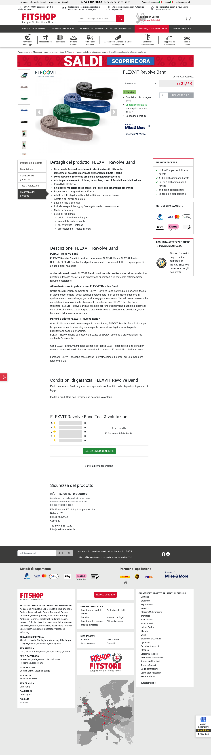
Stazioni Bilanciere (149, 654)
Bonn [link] (69, 609)
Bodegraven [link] (38, 659)
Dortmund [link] (55, 612)
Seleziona (130, 83)
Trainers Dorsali (148, 665)
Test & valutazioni (30, 185)
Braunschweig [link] (35, 612)
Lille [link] (22, 686)
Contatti (65, 2)
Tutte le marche (148, 683)
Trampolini (146, 616)
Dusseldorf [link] (25, 615)
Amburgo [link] (24, 619)
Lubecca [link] (47, 622)
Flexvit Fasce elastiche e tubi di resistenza (127, 52)
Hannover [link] (34, 619)
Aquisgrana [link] (25, 609)
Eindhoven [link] (55, 659)
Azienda (24, 2)
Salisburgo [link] (57, 651)
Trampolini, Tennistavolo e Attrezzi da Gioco (105, 28)
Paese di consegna (150, 2)
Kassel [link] (64, 619)
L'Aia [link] (47, 659)
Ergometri (145, 600)
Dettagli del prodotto (31, 162)
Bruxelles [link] (33, 678)
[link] (160, 217)
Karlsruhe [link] (55, 619)
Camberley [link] (54, 640)
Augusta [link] (36, 609)
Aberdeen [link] (24, 640)
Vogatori (145, 608)
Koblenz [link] (24, 622)
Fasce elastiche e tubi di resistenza (91, 52)
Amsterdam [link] (25, 659)
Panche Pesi (147, 623)
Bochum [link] (62, 609)
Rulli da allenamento (150, 646)
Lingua (167, 2)
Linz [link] (49, 651)
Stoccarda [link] (48, 629)
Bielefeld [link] (53, 609)
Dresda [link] (64, 612)
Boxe (143, 635)
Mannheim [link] (58, 622)
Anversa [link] (24, 678)
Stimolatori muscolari (151, 673)
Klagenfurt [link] (41, 651)
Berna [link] (31, 670)
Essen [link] (43, 615)
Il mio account (181, 2)
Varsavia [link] (24, 702)
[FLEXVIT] (46, 73)
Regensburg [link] (57, 625)
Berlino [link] (44, 609)
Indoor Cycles (147, 627)
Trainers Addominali (150, 661)
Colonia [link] (32, 622)
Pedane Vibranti (148, 676)
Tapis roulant (147, 604)
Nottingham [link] (55, 643)
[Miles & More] (176, 574)
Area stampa (113, 639)
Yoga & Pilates (66, 52)
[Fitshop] (39, 18)
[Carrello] (189, 18)
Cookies (85, 617)
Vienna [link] (66, 651)
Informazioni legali (38, 2)
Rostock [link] (68, 625)
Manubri (145, 631)
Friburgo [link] (64, 615)
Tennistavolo (147, 619)
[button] (24, 75)
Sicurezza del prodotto (27, 194)
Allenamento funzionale (152, 657)
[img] (149, 126)
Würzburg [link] (24, 632)
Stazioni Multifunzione (151, 612)
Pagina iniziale (23, 52)
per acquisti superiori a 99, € (138, 108)
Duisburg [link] (35, 615)
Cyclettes (145, 642)
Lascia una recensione (99, 451)
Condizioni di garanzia (27, 177)
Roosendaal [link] (25, 663)
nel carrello (180, 95)
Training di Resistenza (32, 28)
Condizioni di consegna (92, 621)
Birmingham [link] (42, 640)
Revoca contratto (105, 594)
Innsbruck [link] (30, 651)
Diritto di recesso (115, 621)
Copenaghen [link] (26, 694)
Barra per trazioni (149, 669)
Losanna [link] (38, 670)
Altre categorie (182, 28)
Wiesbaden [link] (59, 629)
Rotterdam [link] (37, 663)
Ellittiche (145, 597)
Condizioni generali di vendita (91, 612)
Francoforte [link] (53, 615)
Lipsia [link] (39, 622)
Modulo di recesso (89, 625)
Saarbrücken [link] (26, 629)
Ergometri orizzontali (151, 638)
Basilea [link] (23, 670)
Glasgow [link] (24, 643)
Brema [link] (46, 612)
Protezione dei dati (115, 610)
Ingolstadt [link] (45, 619)
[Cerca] (120, 18)
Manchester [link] (42, 643)
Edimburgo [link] (65, 640)
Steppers (145, 650)
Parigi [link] (27, 686)
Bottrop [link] (23, 612)
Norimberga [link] (45, 625)
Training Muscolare (62, 28)
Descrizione (26, 169)
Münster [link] (34, 625)
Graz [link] (22, 651)
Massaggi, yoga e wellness (152, 28)
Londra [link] (32, 643)
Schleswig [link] (38, 629)
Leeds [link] (33, 640)
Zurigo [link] (47, 670)
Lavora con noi (54, 2)
